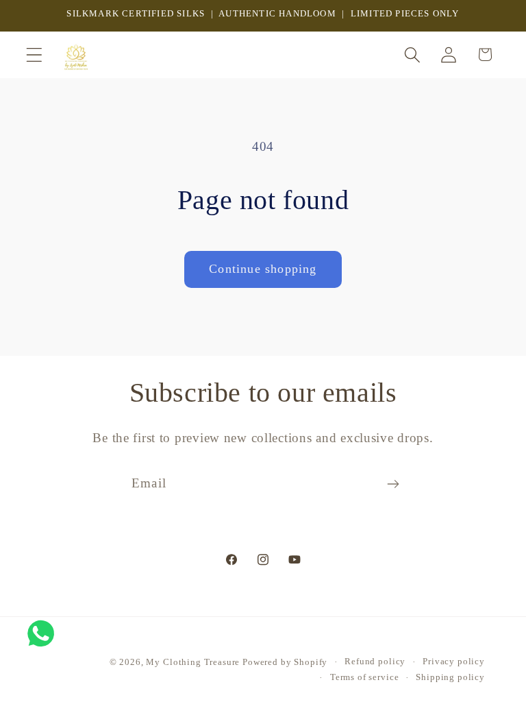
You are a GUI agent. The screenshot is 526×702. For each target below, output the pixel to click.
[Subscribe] (393, 484)
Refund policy (375, 661)
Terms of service (364, 677)
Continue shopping (262, 269)
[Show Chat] (44, 633)
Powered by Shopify (284, 662)
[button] (34, 54)
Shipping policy (450, 677)
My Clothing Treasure (194, 662)
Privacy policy (454, 661)
